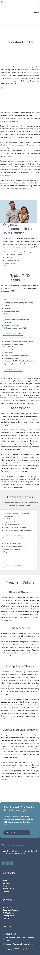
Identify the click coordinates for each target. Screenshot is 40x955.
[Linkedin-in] (11, 863)
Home (36, 13)
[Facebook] (3, 863)
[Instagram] (7, 863)
